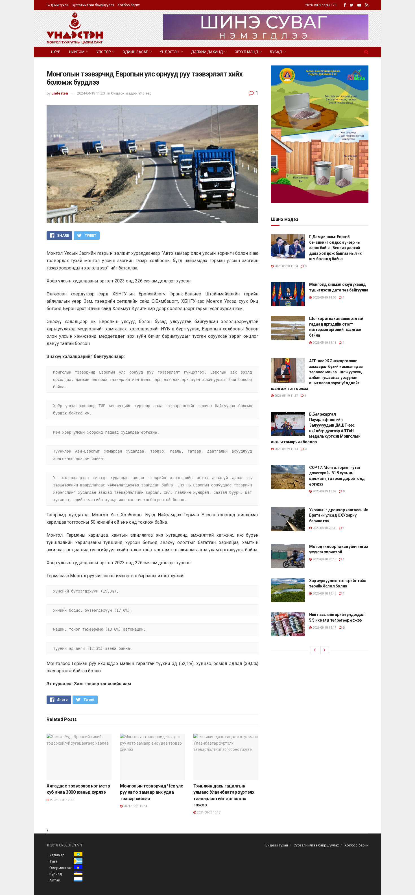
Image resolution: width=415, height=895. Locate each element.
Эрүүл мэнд (246, 52)
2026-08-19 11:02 (324, 491)
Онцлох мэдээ (124, 93)
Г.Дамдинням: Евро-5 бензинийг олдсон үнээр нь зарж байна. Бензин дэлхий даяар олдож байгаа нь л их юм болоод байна (335, 247)
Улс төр (103, 52)
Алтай (54, 880)
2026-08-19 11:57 (286, 396)
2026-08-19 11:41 (286, 449)
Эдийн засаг (135, 52)
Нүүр (55, 52)
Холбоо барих (128, 5)
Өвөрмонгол (60, 868)
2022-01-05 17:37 (61, 800)
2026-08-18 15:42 (324, 593)
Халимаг (56, 855)
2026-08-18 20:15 (324, 559)
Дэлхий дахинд (207, 52)
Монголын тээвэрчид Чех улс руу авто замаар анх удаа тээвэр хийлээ (151, 792)
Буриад (55, 874)
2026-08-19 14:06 (324, 297)
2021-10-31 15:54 (135, 806)
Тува (53, 861)
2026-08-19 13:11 (324, 343)
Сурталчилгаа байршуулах (93, 5)
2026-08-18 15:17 (324, 627)
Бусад (276, 52)
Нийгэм (76, 52)
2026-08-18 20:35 (324, 528)
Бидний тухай (57, 5)
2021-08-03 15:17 (208, 812)
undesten (59, 93)
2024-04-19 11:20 (91, 93)
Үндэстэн (169, 52)
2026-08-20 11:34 (286, 266)
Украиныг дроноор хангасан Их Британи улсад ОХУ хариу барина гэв (338, 515)
